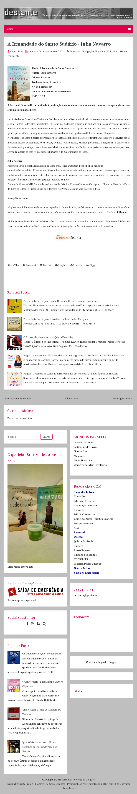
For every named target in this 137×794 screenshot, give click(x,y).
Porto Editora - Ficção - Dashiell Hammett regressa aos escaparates (61, 301)
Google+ (62, 265)
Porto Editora (82, 550)
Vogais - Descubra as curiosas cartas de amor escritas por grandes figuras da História (70, 373)
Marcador (80, 496)
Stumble (78, 265)
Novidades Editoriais (106, 51)
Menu (9, 28)
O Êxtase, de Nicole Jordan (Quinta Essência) (48, 337)
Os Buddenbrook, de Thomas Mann (41, 653)
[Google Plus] (31, 623)
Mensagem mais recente (18, 398)
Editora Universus (84, 514)
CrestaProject (25, 783)
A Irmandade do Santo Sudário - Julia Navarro (59, 44)
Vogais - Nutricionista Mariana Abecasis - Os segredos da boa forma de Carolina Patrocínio (73, 355)
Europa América (83, 523)
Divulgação (88, 51)
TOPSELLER (81, 559)
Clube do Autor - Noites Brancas (93, 518)
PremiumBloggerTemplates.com (85, 783)
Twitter (46, 265)
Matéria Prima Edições (87, 563)
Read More (108, 309)
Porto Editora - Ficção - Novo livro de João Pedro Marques (55, 319)
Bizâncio (79, 510)
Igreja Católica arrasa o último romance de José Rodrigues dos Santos (39, 746)
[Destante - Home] (68, 18)
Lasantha (60, 783)
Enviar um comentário (19, 418)
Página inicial (72, 398)
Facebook (30, 265)
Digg (92, 265)
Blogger (112, 662)
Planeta (78, 545)
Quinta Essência (83, 541)
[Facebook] (26, 623)
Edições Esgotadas (85, 554)
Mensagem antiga (123, 398)
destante (66, 779)
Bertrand (75, 51)
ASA (76, 528)
